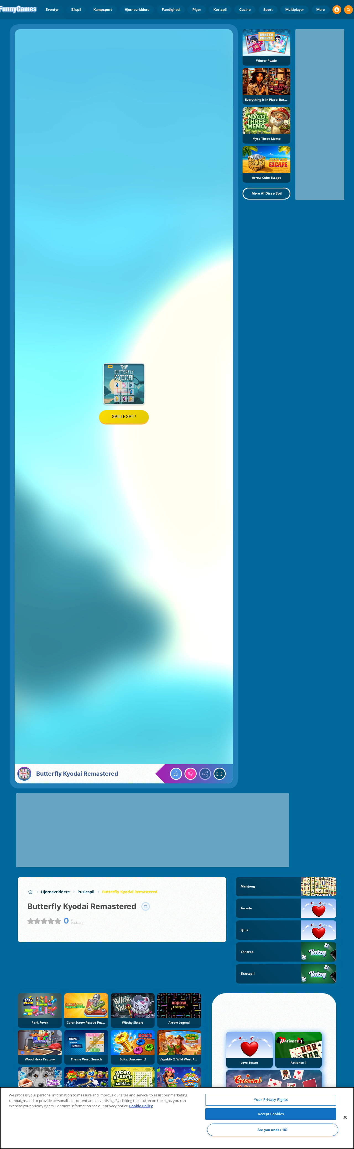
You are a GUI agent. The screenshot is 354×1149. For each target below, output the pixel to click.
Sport (268, 9)
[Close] (345, 1117)
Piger (196, 9)
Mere (320, 9)
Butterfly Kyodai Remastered (129, 891)
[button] (336, 9)
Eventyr (52, 9)
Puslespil (85, 891)
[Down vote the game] (190, 774)
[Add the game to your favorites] (145, 906)
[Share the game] (205, 774)
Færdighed (171, 9)
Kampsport (102, 9)
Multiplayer (294, 9)
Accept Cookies (271, 1113)
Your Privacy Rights (271, 1099)
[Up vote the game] (176, 774)
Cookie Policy (141, 1105)
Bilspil (76, 9)
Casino (245, 9)
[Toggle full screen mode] (220, 774)
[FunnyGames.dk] (30, 892)
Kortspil (220, 9)
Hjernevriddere (137, 9)
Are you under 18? (272, 1129)
